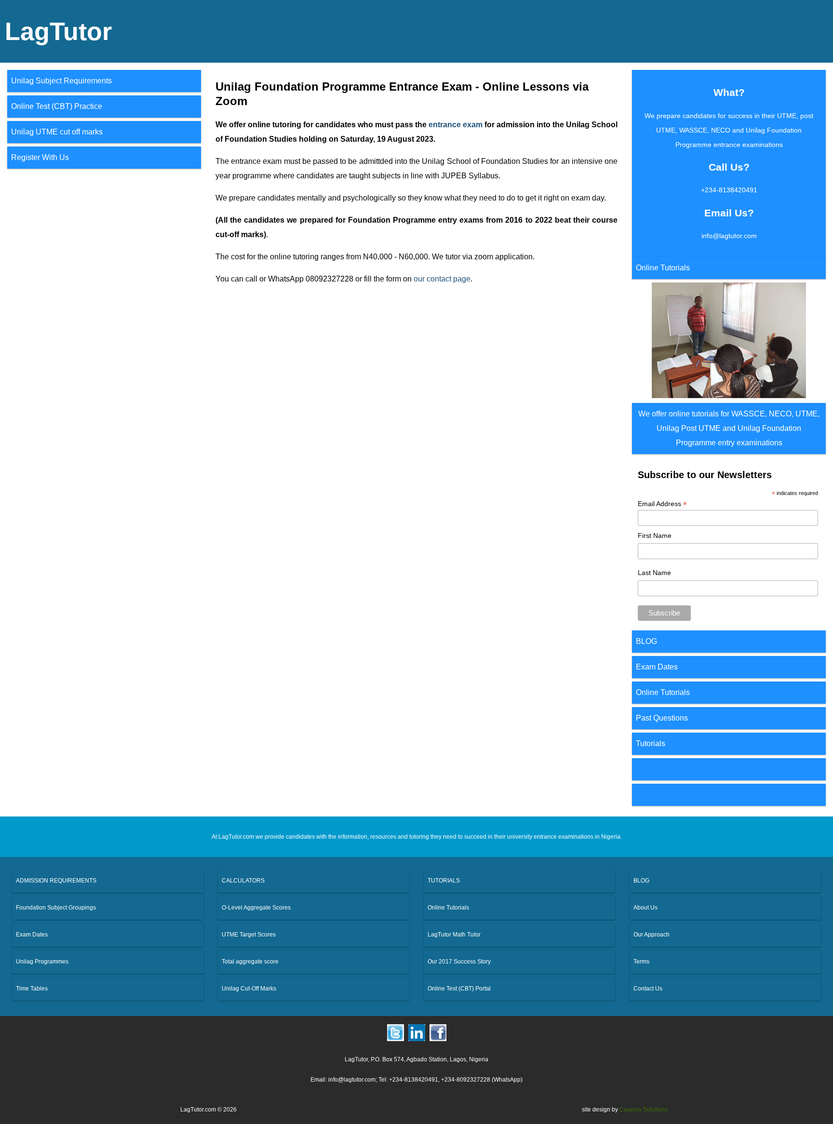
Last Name (654, 572)
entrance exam (456, 124)
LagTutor (58, 31)
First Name (655, 535)
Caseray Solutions (643, 1109)
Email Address (662, 503)
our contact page (442, 279)
